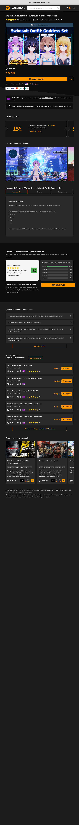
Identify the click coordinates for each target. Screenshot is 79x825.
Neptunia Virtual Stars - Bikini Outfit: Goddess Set (24, 404)
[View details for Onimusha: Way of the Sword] (52, 449)
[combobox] (45, 8)
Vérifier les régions (33, 84)
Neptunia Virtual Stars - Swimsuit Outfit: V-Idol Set (24, 378)
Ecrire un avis (58, 285)
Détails (39, 192)
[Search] (58, 8)
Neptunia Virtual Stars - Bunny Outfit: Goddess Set (24, 416)
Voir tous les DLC (35, 358)
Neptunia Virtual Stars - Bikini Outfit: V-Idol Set (23, 391)
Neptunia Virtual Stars (46, 98)
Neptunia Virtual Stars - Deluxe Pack (19, 365)
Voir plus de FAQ (39, 346)
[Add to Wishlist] (71, 79)
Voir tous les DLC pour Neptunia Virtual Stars (40, 429)
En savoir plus (66, 106)
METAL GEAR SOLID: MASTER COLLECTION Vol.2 (17, 462)
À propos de (17, 192)
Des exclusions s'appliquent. (37, 127)
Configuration (62, 192)
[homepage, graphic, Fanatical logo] (15, 8)
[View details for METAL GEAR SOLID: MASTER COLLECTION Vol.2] (20, 449)
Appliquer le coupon (35, 131)
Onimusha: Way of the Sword (48, 461)
